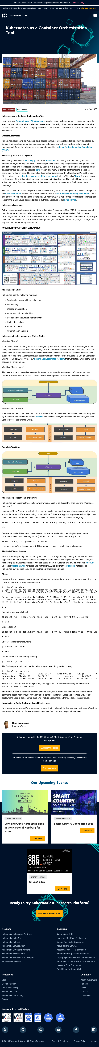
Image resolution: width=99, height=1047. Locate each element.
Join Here (37, 838)
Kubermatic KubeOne (11, 938)
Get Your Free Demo (49, 913)
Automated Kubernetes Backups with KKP (76, 961)
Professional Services (12, 961)
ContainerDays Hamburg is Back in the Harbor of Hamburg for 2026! (24, 827)
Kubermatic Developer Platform (16, 950)
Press (83, 987)
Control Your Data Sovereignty (70, 942)
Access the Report (49, 748)
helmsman (51, 160)
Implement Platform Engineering (71, 938)
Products (6, 929)
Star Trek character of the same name (39, 176)
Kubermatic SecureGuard (13, 953)
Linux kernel (70, 200)
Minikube (70, 566)
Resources (7, 974)
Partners (84, 984)
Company (86, 974)
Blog (4, 980)
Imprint (94, 1041)
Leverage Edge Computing (69, 965)
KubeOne (89, 563)
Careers (84, 991)
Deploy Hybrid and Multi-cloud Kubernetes (76, 957)
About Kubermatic (89, 980)
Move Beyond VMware (67, 946)
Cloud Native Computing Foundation (72, 193)
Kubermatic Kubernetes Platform (49, 359)
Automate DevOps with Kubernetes (73, 953)
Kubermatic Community (12, 995)
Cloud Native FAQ (10, 987)
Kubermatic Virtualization (13, 946)
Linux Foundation (13, 193)
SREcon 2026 (37, 881)
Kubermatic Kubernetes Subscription (18, 957)
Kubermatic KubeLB (11, 942)
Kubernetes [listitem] (22, 110)
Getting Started (18, 566)
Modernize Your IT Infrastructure (71, 950)
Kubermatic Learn (10, 991)
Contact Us (86, 995)
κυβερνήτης (30, 160)
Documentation (9, 984)
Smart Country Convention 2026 (73, 823)
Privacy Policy (80, 1041)
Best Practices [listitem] (9, 110)
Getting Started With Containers (30, 121)
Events (5, 999)
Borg (38, 170)
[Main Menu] (95, 15)
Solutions (62, 929)
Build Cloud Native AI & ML (69, 969)
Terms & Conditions (60, 1041)
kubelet (39, 416)
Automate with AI (65, 934)
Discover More (49, 768)
